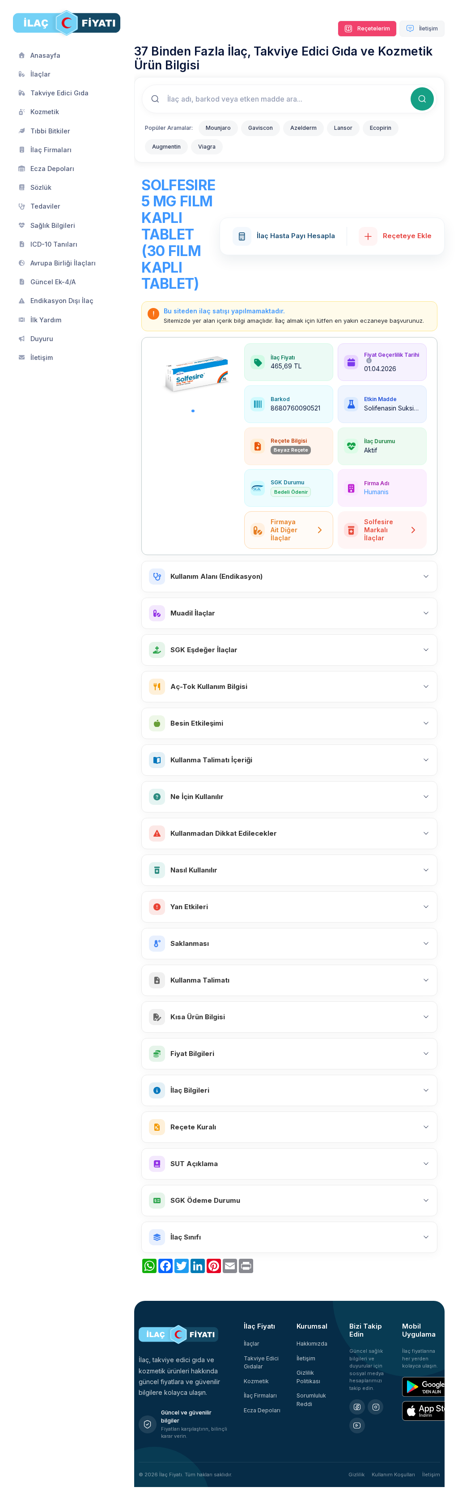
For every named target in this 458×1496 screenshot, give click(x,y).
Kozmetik (256, 1381)
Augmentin (166, 146)
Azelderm (303, 127)
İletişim (428, 28)
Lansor (343, 127)
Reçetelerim (373, 28)
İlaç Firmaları (260, 1395)
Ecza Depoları (262, 1410)
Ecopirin (380, 127)
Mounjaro (218, 127)
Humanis (376, 492)
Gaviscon (260, 127)
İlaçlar (251, 1343)
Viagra (207, 146)
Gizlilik (356, 1474)
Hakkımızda (312, 1343)
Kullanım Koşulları (393, 1474)
